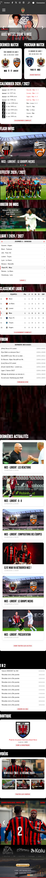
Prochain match (34, 44)
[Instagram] (20, 3)
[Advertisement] (23, 410)
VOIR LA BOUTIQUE (23, 745)
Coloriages (31, 856)
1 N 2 (1, 2)
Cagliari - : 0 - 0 (32, 96)
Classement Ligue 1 (12, 288)
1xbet (39, 856)
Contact (29, 873)
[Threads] (24, 3)
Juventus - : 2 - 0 (32, 93)
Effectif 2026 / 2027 (12, 172)
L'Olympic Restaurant (23, 850)
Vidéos (4, 753)
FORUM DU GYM (22, 382)
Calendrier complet (22, 120)
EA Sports (8, 850)
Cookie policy (22, 873)
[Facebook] (12, 3)
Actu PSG (21, 856)
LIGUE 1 (23, 280)
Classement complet (22, 332)
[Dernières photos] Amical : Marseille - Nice (13, 803)
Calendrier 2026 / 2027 (14, 83)
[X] (16, 3)
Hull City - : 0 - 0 (32, 100)
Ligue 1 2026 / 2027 (11, 236)
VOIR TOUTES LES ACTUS (23, 646)
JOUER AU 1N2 (22, 709)
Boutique (7, 3)
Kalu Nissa (38, 850)
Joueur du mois (9, 204)
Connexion (41, 3)
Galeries (42, 803)
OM (14, 856)
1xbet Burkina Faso (23, 859)
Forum (4, 339)
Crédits (16, 873)
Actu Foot (7, 856)
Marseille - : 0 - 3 (32, 90)
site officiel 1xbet (38, 859)
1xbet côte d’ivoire (8, 859)
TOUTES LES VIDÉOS (22, 794)
